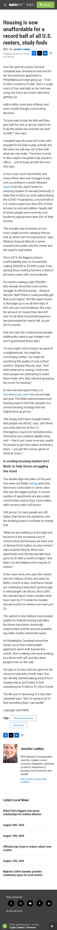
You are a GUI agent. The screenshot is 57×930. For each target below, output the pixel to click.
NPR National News (23, 718)
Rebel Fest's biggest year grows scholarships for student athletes (22, 812)
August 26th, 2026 (13, 825)
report (7, 186)
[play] (5, 926)
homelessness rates (16, 394)
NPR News (18, 725)
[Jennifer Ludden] (10, 753)
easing (33, 483)
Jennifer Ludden (21, 49)
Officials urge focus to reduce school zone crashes (27, 848)
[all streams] (53, 926)
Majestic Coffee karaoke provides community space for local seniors (22, 873)
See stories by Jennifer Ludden (34, 780)
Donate (46, 4)
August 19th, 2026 (13, 835)
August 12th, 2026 (13, 861)
